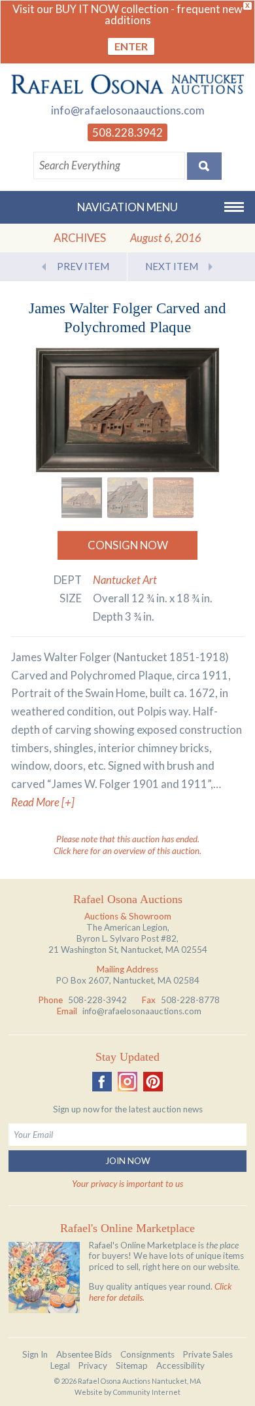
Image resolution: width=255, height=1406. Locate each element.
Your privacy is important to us (127, 1183)
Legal (60, 1365)
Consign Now (128, 545)
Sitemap (132, 1365)
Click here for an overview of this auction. (127, 851)
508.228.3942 (127, 132)
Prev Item (83, 266)
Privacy (92, 1365)
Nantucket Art (125, 580)
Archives (80, 238)
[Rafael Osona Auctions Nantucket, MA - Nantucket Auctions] (127, 84)
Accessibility (180, 1365)
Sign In (35, 1354)
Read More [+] (43, 802)
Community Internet (146, 1392)
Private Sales (208, 1354)
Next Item (171, 266)
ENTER (131, 46)
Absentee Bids (84, 1354)
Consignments (147, 1354)
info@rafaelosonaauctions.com (128, 110)
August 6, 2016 (165, 238)
